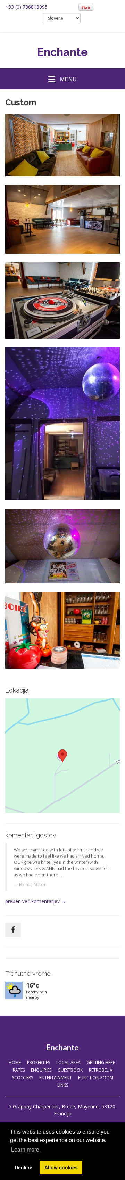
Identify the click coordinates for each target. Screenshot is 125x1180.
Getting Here (101, 1062)
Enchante (62, 52)
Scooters (22, 1078)
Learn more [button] (25, 1150)
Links (62, 1085)
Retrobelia (100, 1070)
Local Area (68, 1062)
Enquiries (41, 1070)
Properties (38, 1062)
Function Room (95, 1078)
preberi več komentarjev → (35, 901)
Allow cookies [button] (61, 1167)
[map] (62, 755)
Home (15, 1062)
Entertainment (55, 1078)
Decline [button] (23, 1167)
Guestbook (70, 1070)
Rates (19, 1070)
